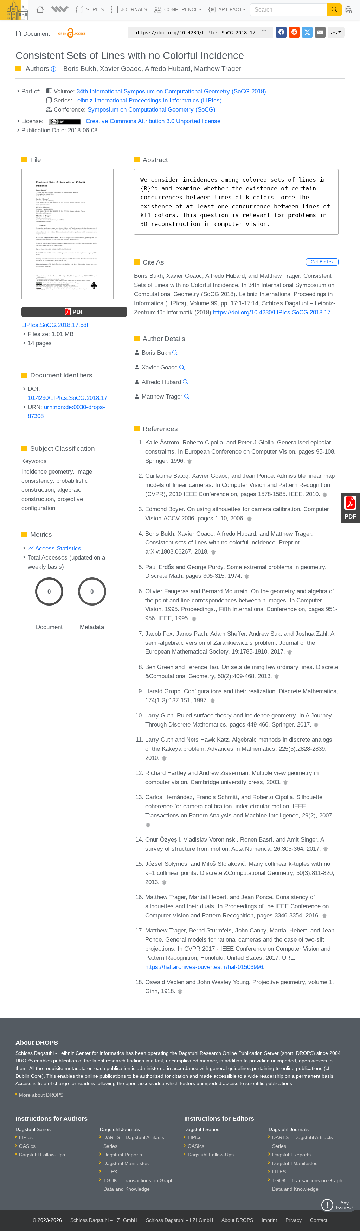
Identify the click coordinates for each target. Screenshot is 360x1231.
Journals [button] (133, 9)
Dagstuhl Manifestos (126, 1163)
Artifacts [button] (231, 9)
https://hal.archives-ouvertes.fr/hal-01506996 (204, 966)
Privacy (293, 1220)
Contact (318, 1220)
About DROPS (237, 1220)
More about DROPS (41, 1095)
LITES (110, 1172)
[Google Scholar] (189, 460)
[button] (60, 9)
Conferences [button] (182, 9)
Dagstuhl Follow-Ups (42, 1154)
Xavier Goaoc (120, 68)
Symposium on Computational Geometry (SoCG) (152, 109)
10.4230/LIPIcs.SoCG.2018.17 (67, 397)
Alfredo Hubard (168, 68)
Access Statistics (57, 548)
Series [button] (94, 9)
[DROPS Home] (41, 9)
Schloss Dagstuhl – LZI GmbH (103, 1220)
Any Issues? (344, 1205)
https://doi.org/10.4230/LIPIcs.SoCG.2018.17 (271, 312)
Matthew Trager (217, 68)
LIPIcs (26, 1137)
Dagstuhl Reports (122, 1154)
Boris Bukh (79, 68)
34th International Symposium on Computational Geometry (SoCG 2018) (171, 91)
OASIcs (27, 1146)
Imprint (269, 1220)
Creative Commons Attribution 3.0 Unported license (152, 121)
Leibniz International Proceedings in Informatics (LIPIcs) (148, 100)
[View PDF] (67, 233)
